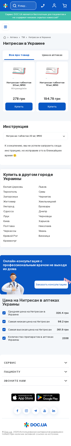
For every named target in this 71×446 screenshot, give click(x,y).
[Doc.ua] (5, 6)
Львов (43, 186)
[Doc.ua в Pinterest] (53, 410)
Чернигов (45, 196)
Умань (42, 230)
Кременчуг (10, 240)
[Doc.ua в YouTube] (44, 410)
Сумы (42, 191)
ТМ (21, 37)
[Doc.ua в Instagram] (26, 410)
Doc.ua (8, 432)
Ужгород (8, 206)
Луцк (6, 216)
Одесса (8, 211)
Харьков (44, 221)
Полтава (9, 226)
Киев (6, 221)
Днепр (43, 211)
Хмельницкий (47, 201)
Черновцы (45, 216)
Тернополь (10, 191)
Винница (44, 235)
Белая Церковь (13, 186)
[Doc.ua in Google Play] (48, 397)
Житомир (9, 201)
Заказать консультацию (51, 284)
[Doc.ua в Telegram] (35, 410)
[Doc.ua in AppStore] (23, 397)
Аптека (12, 37)
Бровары (44, 206)
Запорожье (10, 196)
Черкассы (9, 230)
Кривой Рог (10, 235)
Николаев (45, 226)
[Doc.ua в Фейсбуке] (17, 410)
